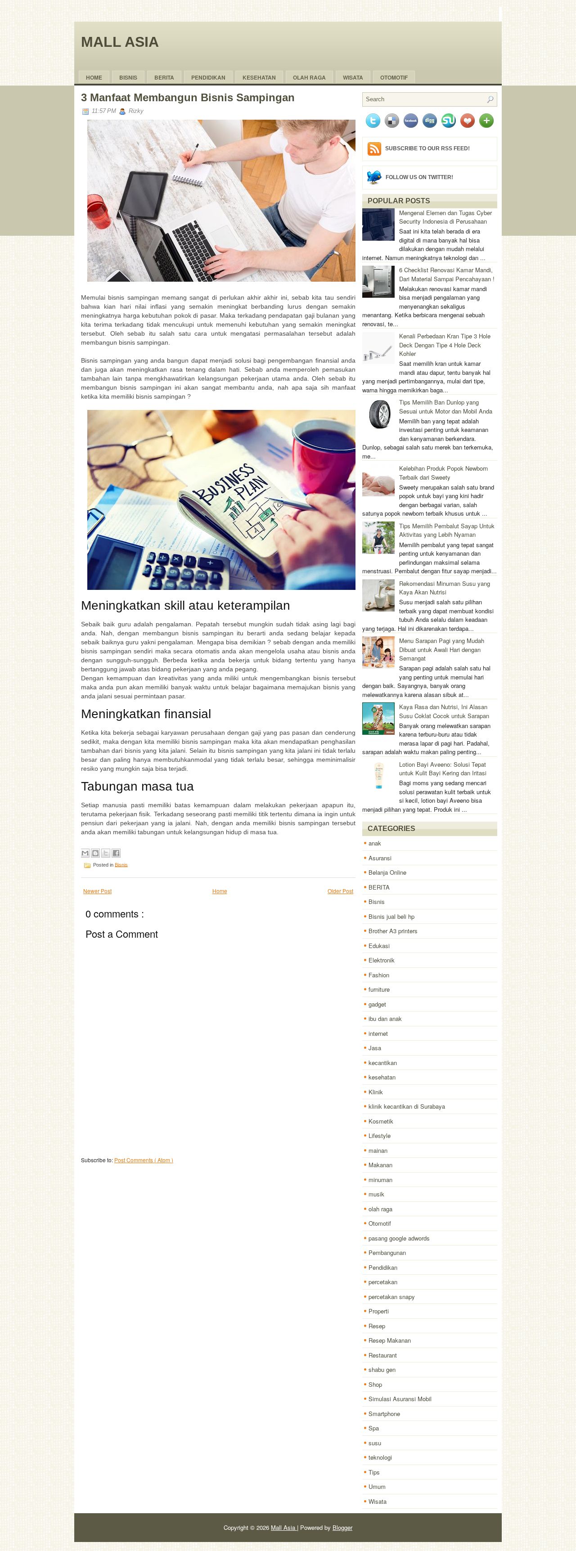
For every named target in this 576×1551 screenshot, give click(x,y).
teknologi (380, 1457)
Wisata (353, 77)
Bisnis (128, 77)
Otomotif (394, 77)
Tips (374, 1472)
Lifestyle (380, 1135)
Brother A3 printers (393, 930)
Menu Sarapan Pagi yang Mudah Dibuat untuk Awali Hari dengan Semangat (441, 649)
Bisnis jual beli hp (391, 916)
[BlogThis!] (95, 853)
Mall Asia (120, 42)
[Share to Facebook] (116, 853)
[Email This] (85, 853)
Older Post (340, 891)
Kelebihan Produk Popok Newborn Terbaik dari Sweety (443, 472)
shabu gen (382, 1369)
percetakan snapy (392, 1296)
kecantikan (383, 1062)
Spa (374, 1428)
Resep (377, 1326)
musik (376, 1194)
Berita (164, 77)
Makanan (380, 1164)
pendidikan (208, 77)
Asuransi (380, 858)
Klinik (376, 1092)
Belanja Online (387, 872)
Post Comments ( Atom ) (143, 1160)
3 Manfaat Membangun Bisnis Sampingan (188, 97)
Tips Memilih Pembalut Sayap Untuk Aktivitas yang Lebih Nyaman (447, 530)
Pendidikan (383, 1267)
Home (94, 77)
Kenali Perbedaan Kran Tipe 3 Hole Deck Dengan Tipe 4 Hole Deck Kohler (444, 345)
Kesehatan (259, 77)
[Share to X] (105, 853)
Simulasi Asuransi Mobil (400, 1398)
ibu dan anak (385, 1018)
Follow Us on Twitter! (419, 177)
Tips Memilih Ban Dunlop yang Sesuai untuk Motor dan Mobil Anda (445, 406)
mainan (378, 1150)
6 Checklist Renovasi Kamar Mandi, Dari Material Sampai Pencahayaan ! (447, 274)
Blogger (342, 1527)
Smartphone (384, 1413)
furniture (379, 989)
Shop (375, 1384)
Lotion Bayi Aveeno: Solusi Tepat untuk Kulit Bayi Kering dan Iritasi (442, 769)
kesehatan (382, 1077)
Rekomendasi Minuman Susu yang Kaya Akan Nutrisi (444, 588)
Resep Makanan (390, 1340)
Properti (379, 1311)
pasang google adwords (399, 1238)
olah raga (309, 77)
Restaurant (383, 1355)
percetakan (383, 1281)
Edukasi (379, 945)
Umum (377, 1486)
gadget (377, 1004)
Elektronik (382, 960)
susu (375, 1443)
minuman (380, 1179)
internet (378, 1033)
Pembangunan (387, 1252)
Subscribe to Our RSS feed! (427, 148)
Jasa (375, 1047)
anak (375, 843)
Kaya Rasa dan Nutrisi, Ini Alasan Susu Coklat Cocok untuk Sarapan (444, 711)
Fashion (379, 975)
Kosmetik (381, 1121)
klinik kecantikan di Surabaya (407, 1106)
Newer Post (97, 891)
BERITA (379, 887)
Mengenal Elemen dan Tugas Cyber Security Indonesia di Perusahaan (445, 217)
